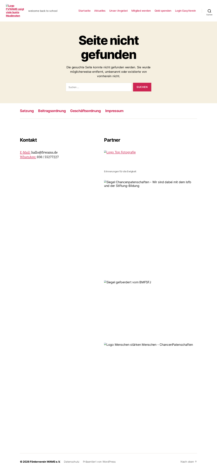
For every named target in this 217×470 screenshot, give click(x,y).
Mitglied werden (141, 10)
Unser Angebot (118, 10)
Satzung (27, 111)
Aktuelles (100, 10)
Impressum (114, 111)
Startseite (84, 10)
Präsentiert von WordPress (99, 461)
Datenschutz (71, 461)
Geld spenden (163, 10)
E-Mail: (25, 153)
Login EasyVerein (185, 10)
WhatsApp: (28, 157)
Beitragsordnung (52, 111)
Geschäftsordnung (85, 111)
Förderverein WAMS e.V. (45, 461)
